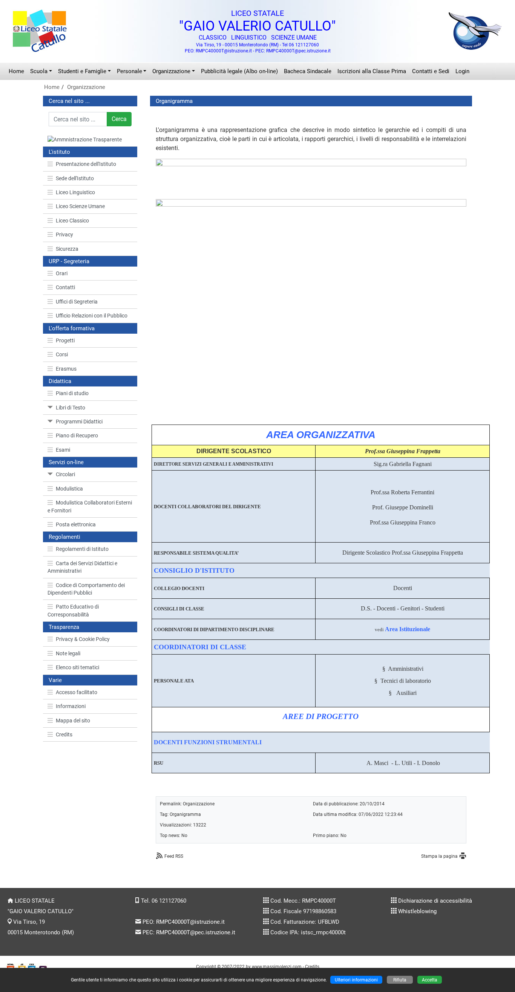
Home (16, 71)
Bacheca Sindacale (307, 71)
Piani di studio (72, 393)
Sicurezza (67, 249)
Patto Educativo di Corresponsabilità (73, 610)
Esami (63, 450)
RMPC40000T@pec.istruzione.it (195, 932)
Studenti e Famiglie (82, 71)
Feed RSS (173, 856)
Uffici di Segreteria (77, 302)
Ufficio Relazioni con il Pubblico (91, 316)
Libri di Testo (70, 408)
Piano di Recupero (77, 435)
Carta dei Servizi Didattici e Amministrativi (82, 567)
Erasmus (66, 369)
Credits (64, 734)
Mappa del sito (73, 721)
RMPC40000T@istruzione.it (190, 921)
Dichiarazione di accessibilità (435, 900)
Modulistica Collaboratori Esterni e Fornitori (90, 506)
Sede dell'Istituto (75, 178)
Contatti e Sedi (430, 71)
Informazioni (71, 706)
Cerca (119, 119)
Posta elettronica (76, 524)
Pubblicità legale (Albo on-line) (239, 71)
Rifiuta (399, 980)
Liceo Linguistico (75, 192)
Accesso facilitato (76, 692)
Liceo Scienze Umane (80, 206)
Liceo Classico (72, 221)
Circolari (65, 474)
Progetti (65, 340)
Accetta (429, 980)
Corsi (62, 354)
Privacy (64, 235)
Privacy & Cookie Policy (83, 639)
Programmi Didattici (79, 422)
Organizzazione (171, 71)
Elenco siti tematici (77, 667)
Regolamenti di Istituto (82, 549)
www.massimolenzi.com (277, 966)
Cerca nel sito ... (69, 101)
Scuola (39, 71)
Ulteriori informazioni (356, 980)
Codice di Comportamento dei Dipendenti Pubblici (86, 589)
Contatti (65, 287)
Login (462, 71)
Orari (61, 273)
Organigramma (185, 814)
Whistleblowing (417, 911)
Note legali (68, 653)
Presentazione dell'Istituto (86, 164)
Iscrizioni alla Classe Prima (371, 71)
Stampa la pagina (439, 856)
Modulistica (69, 489)
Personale (129, 71)
